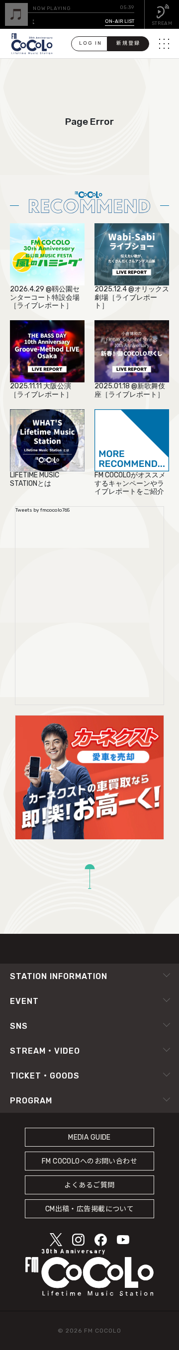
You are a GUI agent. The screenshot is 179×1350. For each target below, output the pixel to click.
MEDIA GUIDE (89, 1137)
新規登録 (128, 43)
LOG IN (90, 43)
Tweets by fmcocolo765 (42, 510)
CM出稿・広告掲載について (89, 1209)
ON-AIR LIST (119, 21)
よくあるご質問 (89, 1185)
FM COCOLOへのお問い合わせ (89, 1161)
